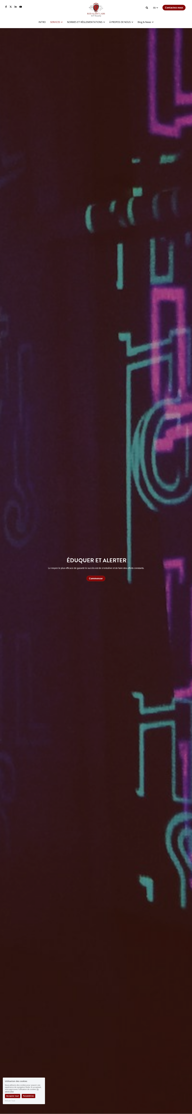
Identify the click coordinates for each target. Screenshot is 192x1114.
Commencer (96, 578)
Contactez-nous (174, 7)
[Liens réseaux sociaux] (6, 7)
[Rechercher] (147, 8)
